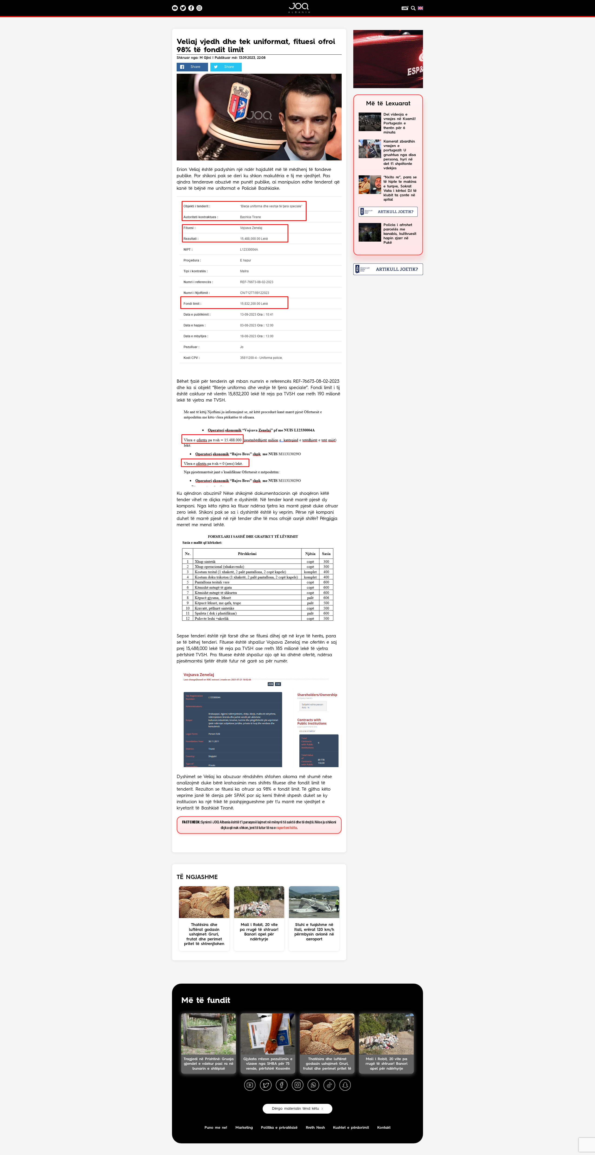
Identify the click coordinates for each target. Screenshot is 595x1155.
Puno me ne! (216, 1128)
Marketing (244, 1128)
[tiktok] (329, 1085)
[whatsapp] (313, 1085)
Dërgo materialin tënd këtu (295, 1109)
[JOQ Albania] (302, 9)
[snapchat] (345, 1085)
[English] (420, 8)
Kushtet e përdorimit (351, 1128)
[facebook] (282, 1085)
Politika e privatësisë (279, 1128)
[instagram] (297, 1085)
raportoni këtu (286, 828)
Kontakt (383, 1128)
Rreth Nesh (315, 1128)
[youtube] (250, 1085)
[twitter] (266, 1085)
